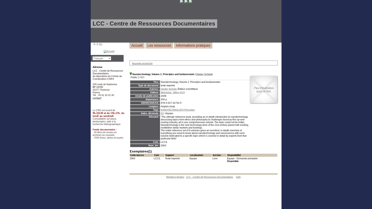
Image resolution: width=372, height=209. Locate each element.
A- (95, 44)
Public (134, 77)
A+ (100, 44)
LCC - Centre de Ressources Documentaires (209, 177)
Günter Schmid (204, 74)
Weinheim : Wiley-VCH (173, 92)
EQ (162, 113)
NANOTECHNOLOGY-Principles (178, 110)
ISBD (142, 77)
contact (97, 98)
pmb (238, 177)
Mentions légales (175, 177)
